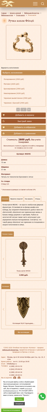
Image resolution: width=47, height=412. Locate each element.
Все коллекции (23, 332)
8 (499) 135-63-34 (15, 372)
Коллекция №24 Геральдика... (23, 323)
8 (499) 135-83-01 (15, 375)
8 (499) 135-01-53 (15, 366)
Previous (3, 259)
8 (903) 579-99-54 (15, 369)
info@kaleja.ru (12, 364)
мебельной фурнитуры (10, 350)
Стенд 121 (5, 184)
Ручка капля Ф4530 (23, 271)
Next (43, 259)
